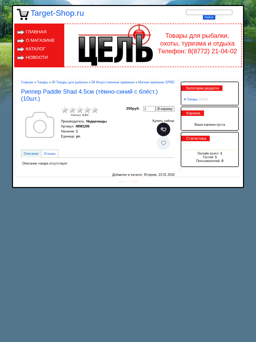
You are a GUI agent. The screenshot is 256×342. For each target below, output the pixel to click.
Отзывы (50, 153)
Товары (192, 99)
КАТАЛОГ (36, 48)
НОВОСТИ (37, 57)
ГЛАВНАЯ (36, 31)
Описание (31, 153)
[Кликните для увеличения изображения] (39, 125)
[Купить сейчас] (163, 129)
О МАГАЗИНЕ (40, 40)
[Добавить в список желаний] (163, 143)
